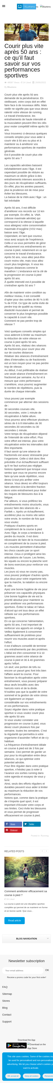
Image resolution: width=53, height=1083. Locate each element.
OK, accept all (13, 1076)
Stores (6, 1000)
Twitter (31, 824)
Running (45, 835)
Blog (5, 1007)
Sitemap (7, 993)
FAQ (5, 987)
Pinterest (13, 830)
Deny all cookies (31, 1076)
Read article (14, 920)
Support (6, 1021)
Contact (6, 1014)
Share (12, 824)
